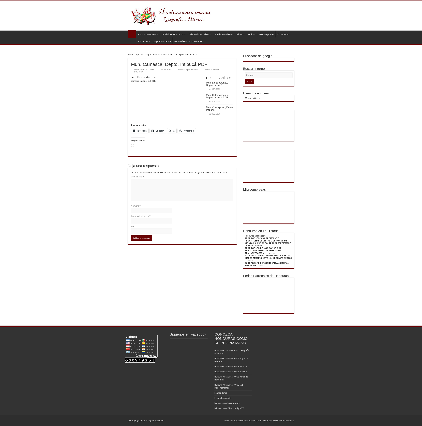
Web (133, 226)
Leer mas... (259, 245)
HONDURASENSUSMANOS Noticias (230, 366)
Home (130, 54)
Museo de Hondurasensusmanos (189, 41)
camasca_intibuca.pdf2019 (143, 81)
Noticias (251, 34)
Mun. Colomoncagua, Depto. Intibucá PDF (217, 96)
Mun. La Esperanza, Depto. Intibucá (217, 83)
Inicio (132, 34)
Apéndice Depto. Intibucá (148, 54)
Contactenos (144, 41)
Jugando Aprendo (162, 41)
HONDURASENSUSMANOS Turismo (230, 371)
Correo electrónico (141, 216)
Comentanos (283, 34)
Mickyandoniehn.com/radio (227, 403)
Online (252, 98)
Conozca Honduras (147, 34)
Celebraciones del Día (199, 34)
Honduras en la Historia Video (228, 34)
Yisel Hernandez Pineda (144, 70)
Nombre (136, 206)
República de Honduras (172, 34)
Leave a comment (211, 70)
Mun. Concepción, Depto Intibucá (219, 108)
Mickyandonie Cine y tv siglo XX (229, 408)
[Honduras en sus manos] (171, 15)
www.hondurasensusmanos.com (240, 420)
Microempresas (266, 34)
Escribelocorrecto (222, 398)
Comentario (137, 176)
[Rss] (220, 421)
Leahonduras (220, 393)
